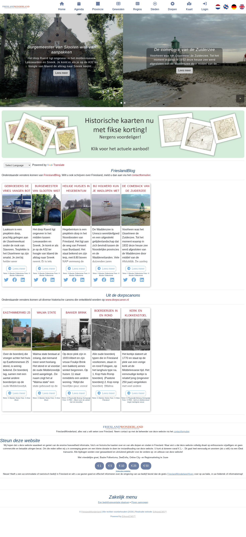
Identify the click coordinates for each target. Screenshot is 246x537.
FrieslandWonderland (91, 512)
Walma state (46, 312)
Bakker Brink (76, 312)
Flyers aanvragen (139, 502)
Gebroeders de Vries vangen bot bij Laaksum (16, 191)
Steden (155, 9)
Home (61, 9)
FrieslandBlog (52, 175)
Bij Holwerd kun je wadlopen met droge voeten (106, 191)
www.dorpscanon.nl (117, 299)
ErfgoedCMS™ (160, 512)
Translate (58, 165)
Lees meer (61, 72)
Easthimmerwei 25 (16, 312)
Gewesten (118, 9)
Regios (137, 9)
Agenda (79, 9)
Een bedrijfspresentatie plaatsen (113, 502)
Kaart (189, 9)
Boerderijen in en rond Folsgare (106, 315)
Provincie (97, 9)
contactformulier (141, 175)
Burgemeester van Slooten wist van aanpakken (46, 191)
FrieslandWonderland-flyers (180, 474)
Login (204, 9)
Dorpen (172, 9)
